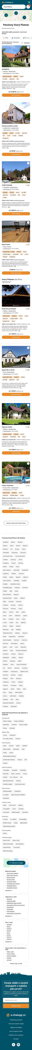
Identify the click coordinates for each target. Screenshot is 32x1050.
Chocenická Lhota (8, 556)
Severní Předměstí (21, 664)
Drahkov (13, 573)
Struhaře (13, 675)
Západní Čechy (15, 128)
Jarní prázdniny (19, 844)
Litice (4, 619)
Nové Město (14, 643)
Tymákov (20, 682)
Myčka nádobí (6, 749)
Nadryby (18, 629)
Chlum (23, 549)
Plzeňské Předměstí (21, 650)
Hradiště (24, 580)
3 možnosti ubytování (19, 141)
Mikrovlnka (16, 749)
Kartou (5, 833)
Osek (11, 647)
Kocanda (11, 601)
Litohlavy (11, 619)
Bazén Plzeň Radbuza (12, 873)
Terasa (25, 773)
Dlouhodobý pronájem (9, 826)
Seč (4, 668)
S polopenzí (17, 791)
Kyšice (4, 612)
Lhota (4, 615)
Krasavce (13, 608)
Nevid (4, 636)
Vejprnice (5, 689)
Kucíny (20, 608)
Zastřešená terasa (20, 784)
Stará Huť (5, 675)
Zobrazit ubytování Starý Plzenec (16, 523)
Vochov (5, 696)
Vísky (17, 699)
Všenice (18, 703)
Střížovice (18, 678)
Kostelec (13, 605)
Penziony (14, 724)
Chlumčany (14, 552)
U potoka (20, 809)
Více (14, 88)
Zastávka (5, 706)
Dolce (17, 566)
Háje (11, 591)
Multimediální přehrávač (9, 756)
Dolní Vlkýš (16, 570)
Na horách (25, 812)
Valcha (20, 685)
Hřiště (4, 805)
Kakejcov (16, 594)
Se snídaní (5, 795)
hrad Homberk (10, 911)
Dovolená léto (7, 847)
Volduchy (5, 699)
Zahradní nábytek (7, 784)
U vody (5, 735)
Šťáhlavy (5, 311)
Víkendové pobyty (7, 851)
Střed (11, 678)
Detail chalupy (16, 214)
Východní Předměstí (8, 703)
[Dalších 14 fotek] (16, 172)
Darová (13, 563)
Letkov (23, 612)
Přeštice (13, 654)
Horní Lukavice (7, 580)
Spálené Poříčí (6, 128)
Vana (23, 749)
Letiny (4, 246)
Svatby (15, 823)
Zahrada (18, 780)
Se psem (18, 738)
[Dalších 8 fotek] (16, 357)
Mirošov (18, 626)
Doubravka (25, 570)
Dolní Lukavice (7, 570)
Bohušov (20, 542)
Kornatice (5, 605)
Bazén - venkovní (15, 773)
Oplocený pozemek (8, 780)
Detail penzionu (16, 95)
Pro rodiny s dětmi (8, 738)
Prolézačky (23, 770)
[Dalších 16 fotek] (16, 414)
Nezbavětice (12, 636)
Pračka (5, 752)
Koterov (20, 605)
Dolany (11, 566)
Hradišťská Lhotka (15, 584)
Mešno (5, 626)
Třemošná (13, 685)
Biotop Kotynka (11, 877)
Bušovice (5, 71)
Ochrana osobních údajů (16, 1024)
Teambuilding (22, 819)
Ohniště (5, 777)
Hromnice (25, 587)
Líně (17, 622)
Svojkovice (6, 682)
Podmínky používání (16, 1020)
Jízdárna (20, 805)
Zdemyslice (14, 706)
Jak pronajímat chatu (16, 1031)
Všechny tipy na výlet (16, 963)
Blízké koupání (15, 812)
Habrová (25, 577)
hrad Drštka (10, 909)
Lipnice (25, 615)
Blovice (13, 542)
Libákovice (17, 615)
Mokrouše (5, 629)
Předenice (5, 654)
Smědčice (5, 671)
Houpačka (14, 770)
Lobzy (23, 619)
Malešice (23, 622)
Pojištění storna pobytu (16, 1035)
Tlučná (13, 682)
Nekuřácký (6, 798)
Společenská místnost (9, 759)
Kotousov (5, 608)
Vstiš (12, 699)
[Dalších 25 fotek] (16, 472)
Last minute (16, 847)
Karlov (16, 598)
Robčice (5, 661)
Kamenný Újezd (7, 598)
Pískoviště (5, 773)
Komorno (18, 601)
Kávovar (11, 745)
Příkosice (20, 654)
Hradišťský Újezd (7, 587)
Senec (12, 664)
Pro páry (5, 819)
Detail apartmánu (16, 273)
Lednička (24, 745)
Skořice (10, 668)
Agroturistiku (23, 823)
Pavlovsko (23, 647)
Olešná (5, 647)
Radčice (14, 657)
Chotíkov (5, 559)
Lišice (17, 619)
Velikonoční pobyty (8, 844)
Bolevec (5, 545)
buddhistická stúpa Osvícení (14, 903)
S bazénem (12, 735)
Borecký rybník (11, 879)
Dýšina (11, 577)
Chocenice (23, 552)
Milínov (11, 626)
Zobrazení (27, 43)
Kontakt (16, 1039)
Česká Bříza (6, 187)
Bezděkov (5, 542)
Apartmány (6, 724)
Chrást (20, 559)
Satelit (17, 745)
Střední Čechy (12, 71)
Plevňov (5, 650)
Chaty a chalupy (7, 721)
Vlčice (4, 692)
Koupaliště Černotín (12, 888)
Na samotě (6, 812)
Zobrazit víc (8, 890)
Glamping (12, 728)
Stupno (20, 675)
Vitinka (18, 689)
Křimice (11, 612)
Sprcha (11, 752)
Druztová (21, 573)
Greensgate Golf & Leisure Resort (16, 905)
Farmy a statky (23, 724)
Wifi (26, 759)
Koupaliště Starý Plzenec (13, 883)
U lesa (14, 809)
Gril (21, 777)
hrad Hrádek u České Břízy (14, 913)
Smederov (24, 668)
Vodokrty (21, 696)
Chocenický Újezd (20, 556)
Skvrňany (16, 668)
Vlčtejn (10, 692)
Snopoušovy (14, 671)
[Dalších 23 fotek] (16, 56)
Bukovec (25, 545)
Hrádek (5, 591)
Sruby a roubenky (18, 721)
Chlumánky (6, 552)
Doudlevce (6, 573)
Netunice (24, 633)
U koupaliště (6, 809)
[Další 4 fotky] (16, 113)
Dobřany (20, 563)
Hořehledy (16, 580)
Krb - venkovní (13, 777)
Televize (19, 759)
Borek (11, 545)
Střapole (5, 678)
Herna (4, 745)
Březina (17, 549)
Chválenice (6, 563)
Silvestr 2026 (6, 840)
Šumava (9, 246)
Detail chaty (16, 337)
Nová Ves (5, 643)
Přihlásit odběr (16, 1006)
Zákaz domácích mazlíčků (18, 795)
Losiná (5, 622)
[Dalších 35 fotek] (16, 231)
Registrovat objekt (16, 1027)
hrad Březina (10, 907)
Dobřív (5, 566)
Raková (21, 657)
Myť (12, 629)
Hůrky (16, 591)
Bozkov (5, 487)
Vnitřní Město (18, 692)
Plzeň (4, 372)
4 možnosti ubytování (19, 200)
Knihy (4, 601)
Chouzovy (13, 559)
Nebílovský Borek (7, 633)
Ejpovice (18, 577)
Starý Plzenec (6, 73)
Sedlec (19, 661)
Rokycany (12, 661)
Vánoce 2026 (16, 840)
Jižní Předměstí (7, 594)
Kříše (17, 612)
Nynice (22, 643)
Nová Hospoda (7, 640)
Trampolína (6, 770)
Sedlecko (5, 664)
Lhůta (10, 615)
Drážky (5, 577)
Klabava (22, 598)
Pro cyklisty (13, 819)
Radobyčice (6, 657)
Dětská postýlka (7, 791)
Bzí (11, 549)
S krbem (5, 763)
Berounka (9, 899)
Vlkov (24, 689)
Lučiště (11, 622)
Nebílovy (17, 633)
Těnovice (5, 685)
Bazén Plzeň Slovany (12, 875)
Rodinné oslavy (7, 823)
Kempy (5, 728)
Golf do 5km (12, 805)
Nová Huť (16, 640)
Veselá (12, 689)
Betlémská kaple (11, 901)
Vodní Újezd (13, 696)
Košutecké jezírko (11, 881)
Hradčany (17, 587)
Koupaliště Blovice (11, 886)
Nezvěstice (21, 636)
